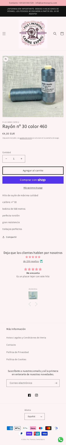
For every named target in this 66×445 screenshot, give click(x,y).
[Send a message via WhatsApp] (60, 439)
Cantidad (6, 152)
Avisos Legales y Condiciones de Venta (26, 337)
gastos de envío (26, 138)
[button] (4, 33)
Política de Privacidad (17, 352)
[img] (33, 257)
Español (31, 416)
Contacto (11, 344)
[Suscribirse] (55, 383)
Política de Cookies (16, 359)
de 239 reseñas (31, 261)
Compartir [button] (11, 237)
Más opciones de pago (33, 187)
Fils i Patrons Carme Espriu (36, 439)
